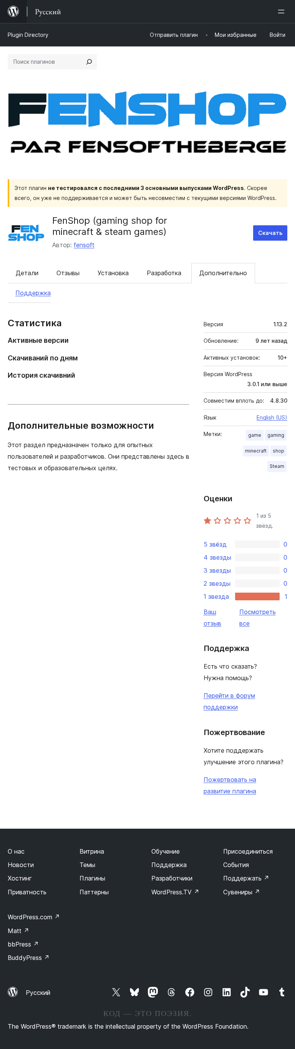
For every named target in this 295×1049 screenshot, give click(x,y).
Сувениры (241, 892)
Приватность (27, 892)
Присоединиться (248, 851)
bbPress (23, 944)
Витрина (92, 851)
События (236, 865)
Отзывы (68, 273)
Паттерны (94, 892)
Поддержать (246, 878)
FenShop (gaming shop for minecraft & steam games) (109, 226)
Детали (27, 273)
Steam (277, 466)
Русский (38, 992)
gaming (275, 435)
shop (278, 451)
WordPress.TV (175, 892)
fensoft (84, 245)
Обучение (165, 851)
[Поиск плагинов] (89, 61)
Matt (18, 931)
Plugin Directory (28, 34)
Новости (21, 865)
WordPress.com (34, 917)
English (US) (272, 417)
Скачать (270, 233)
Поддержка (33, 293)
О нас (16, 851)
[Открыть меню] (282, 11)
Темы (87, 865)
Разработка (164, 273)
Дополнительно (223, 273)
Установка (113, 273)
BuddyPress (29, 957)
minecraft (256, 451)
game (254, 435)
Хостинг (20, 878)
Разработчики (171, 878)
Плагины (92, 878)
